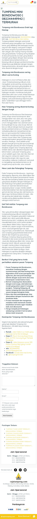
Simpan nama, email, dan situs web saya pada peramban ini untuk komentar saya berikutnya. (10, 407)
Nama (4, 389)
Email (4, 396)
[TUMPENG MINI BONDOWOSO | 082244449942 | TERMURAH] (2, 8)
